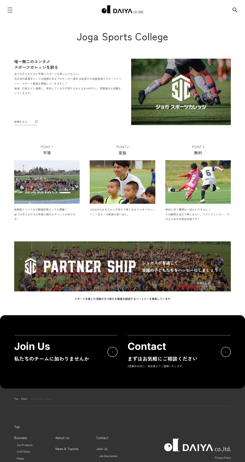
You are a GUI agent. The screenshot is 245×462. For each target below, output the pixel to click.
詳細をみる (21, 122)
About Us (62, 438)
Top (16, 398)
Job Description (108, 456)
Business (20, 438)
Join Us (102, 449)
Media (20, 458)
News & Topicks (66, 449)
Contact (102, 438)
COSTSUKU (23, 451)
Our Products (24, 445)
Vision (24, 398)
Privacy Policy (223, 457)
